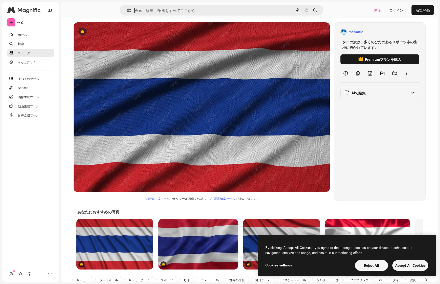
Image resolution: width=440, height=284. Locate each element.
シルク (321, 280)
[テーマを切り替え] (29, 274)
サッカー (83, 280)
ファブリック (359, 280)
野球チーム (263, 280)
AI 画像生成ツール (157, 198)
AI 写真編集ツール (222, 198)
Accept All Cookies (410, 265)
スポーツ (167, 280)
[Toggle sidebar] (50, 10)
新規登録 (423, 10)
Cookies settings (278, 265)
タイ (396, 280)
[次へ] (426, 280)
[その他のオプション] (407, 73)
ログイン (396, 10)
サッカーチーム (139, 280)
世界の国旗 (237, 280)
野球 (187, 280)
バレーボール (209, 280)
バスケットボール (293, 280)
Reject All (371, 265)
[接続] (11, 274)
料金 (377, 10)
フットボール (109, 280)
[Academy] (20, 274)
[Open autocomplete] (127, 10)
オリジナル (108, 32)
